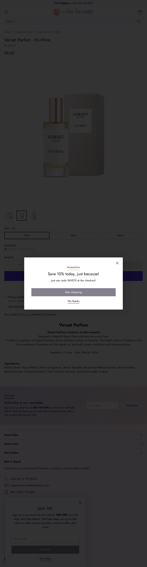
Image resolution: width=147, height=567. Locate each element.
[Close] (117, 263)
